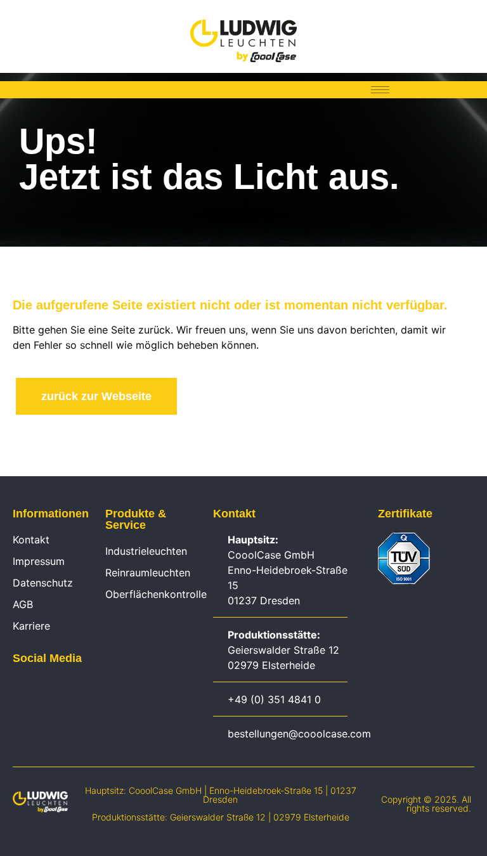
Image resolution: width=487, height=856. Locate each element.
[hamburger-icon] (380, 89)
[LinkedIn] (19, 686)
